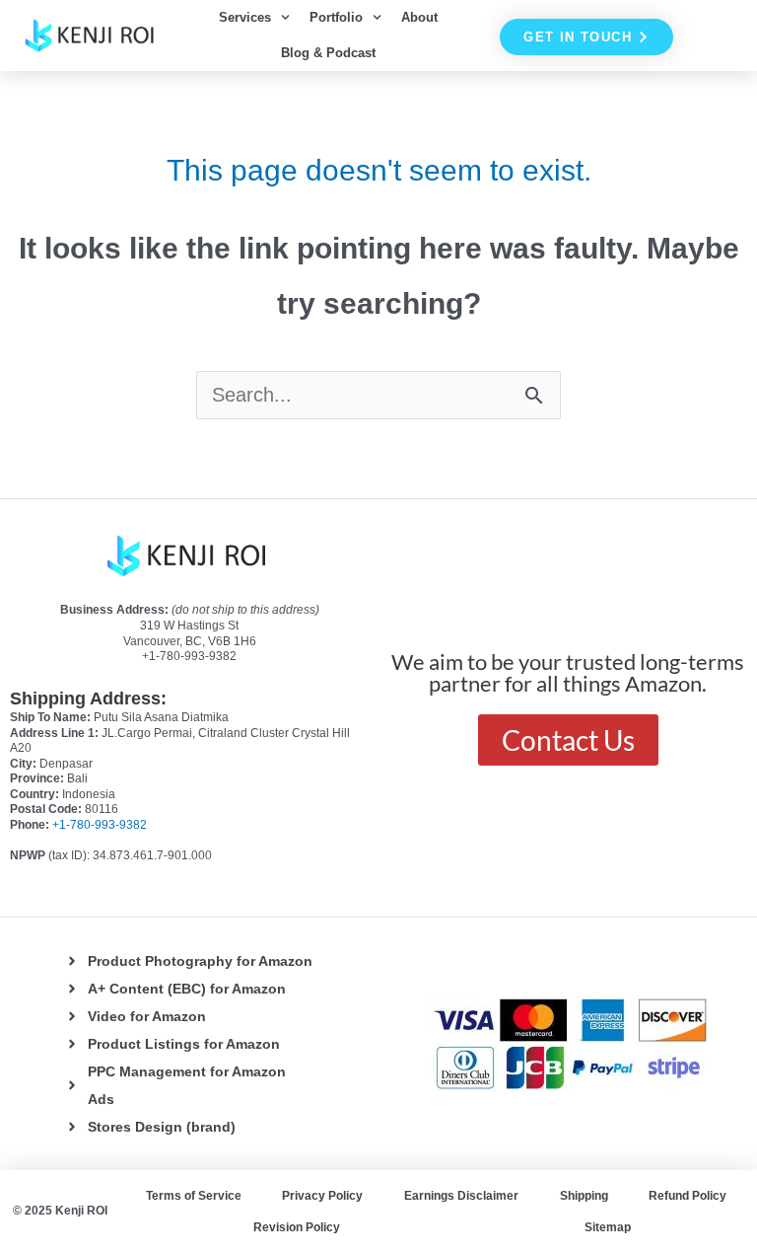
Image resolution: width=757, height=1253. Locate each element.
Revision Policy (296, 1227)
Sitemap (608, 1227)
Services (245, 17)
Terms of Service (193, 1196)
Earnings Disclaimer (461, 1196)
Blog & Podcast (328, 52)
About (419, 17)
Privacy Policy (322, 1196)
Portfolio (336, 17)
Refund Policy (687, 1196)
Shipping (584, 1196)
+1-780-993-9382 (99, 825)
